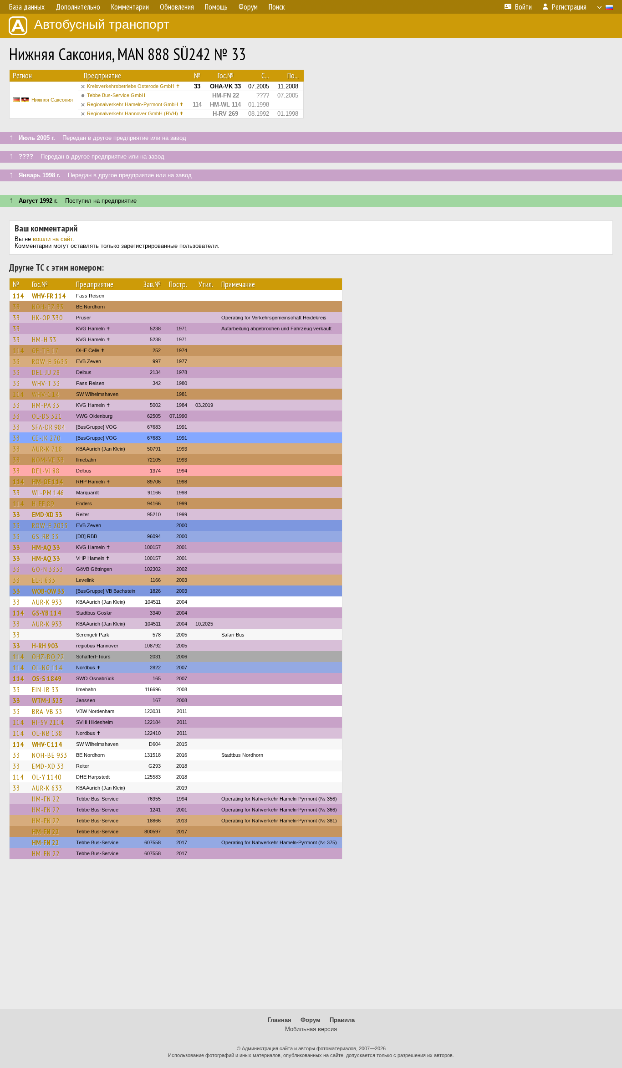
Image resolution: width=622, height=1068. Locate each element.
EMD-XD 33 (47, 514)
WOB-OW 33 (48, 591)
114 (18, 295)
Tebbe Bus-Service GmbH (116, 95)
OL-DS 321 (47, 416)
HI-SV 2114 (48, 722)
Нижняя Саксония (52, 100)
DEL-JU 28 (46, 372)
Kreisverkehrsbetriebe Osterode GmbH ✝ (133, 86)
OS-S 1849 (46, 678)
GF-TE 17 (45, 350)
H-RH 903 (45, 645)
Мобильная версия (311, 1029)
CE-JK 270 (46, 437)
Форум (311, 1020)
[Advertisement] (311, 938)
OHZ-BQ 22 (48, 656)
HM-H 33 (44, 339)
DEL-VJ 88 (46, 470)
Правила (342, 1020)
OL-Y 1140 (46, 776)
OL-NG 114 (47, 667)
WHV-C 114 (47, 744)
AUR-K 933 (47, 601)
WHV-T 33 (46, 383)
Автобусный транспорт (101, 24)
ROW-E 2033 (50, 525)
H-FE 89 (43, 503)
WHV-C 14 (45, 394)
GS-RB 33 (45, 536)
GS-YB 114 (46, 612)
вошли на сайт (52, 239)
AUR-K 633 (47, 787)
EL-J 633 (44, 580)
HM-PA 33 (46, 405)
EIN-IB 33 (45, 689)
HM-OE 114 (47, 481)
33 (16, 306)
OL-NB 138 (47, 733)
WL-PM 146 (48, 492)
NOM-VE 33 (48, 459)
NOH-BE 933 (49, 755)
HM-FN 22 (46, 798)
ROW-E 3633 (50, 361)
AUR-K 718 (47, 448)
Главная (279, 1020)
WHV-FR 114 (49, 295)
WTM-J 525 (47, 700)
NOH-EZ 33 (48, 306)
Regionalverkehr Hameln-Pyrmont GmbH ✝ (135, 104)
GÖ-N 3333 (47, 569)
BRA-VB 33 (47, 711)
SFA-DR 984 (48, 426)
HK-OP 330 (47, 317)
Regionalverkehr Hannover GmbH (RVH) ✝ (135, 113)
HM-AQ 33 (46, 547)
